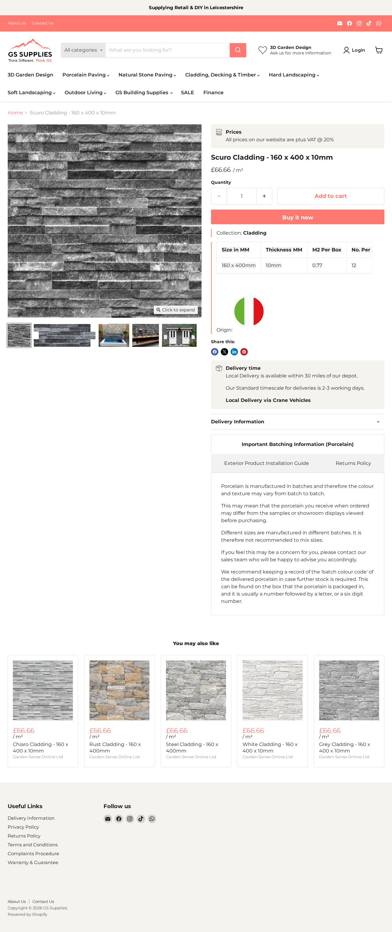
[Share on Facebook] (214, 351)
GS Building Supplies (142, 92)
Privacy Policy (23, 827)
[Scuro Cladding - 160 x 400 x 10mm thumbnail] (19, 335)
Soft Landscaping (30, 92)
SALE (187, 92)
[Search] (238, 50)
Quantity (221, 182)
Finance (213, 92)
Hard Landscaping (293, 75)
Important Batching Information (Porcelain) (298, 444)
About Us (17, 23)
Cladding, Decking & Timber (221, 75)
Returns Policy (353, 463)
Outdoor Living (84, 92)
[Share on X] (224, 351)
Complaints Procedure (33, 853)
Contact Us (42, 23)
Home (15, 113)
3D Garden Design (30, 75)
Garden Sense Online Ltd (38, 756)
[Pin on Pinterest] (244, 351)
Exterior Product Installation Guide (266, 463)
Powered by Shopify (27, 914)
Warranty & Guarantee (33, 862)
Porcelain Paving (84, 75)
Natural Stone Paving (146, 75)
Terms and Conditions (33, 845)
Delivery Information (31, 818)
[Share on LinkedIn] (234, 351)
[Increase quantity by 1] (264, 196)
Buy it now (297, 217)
